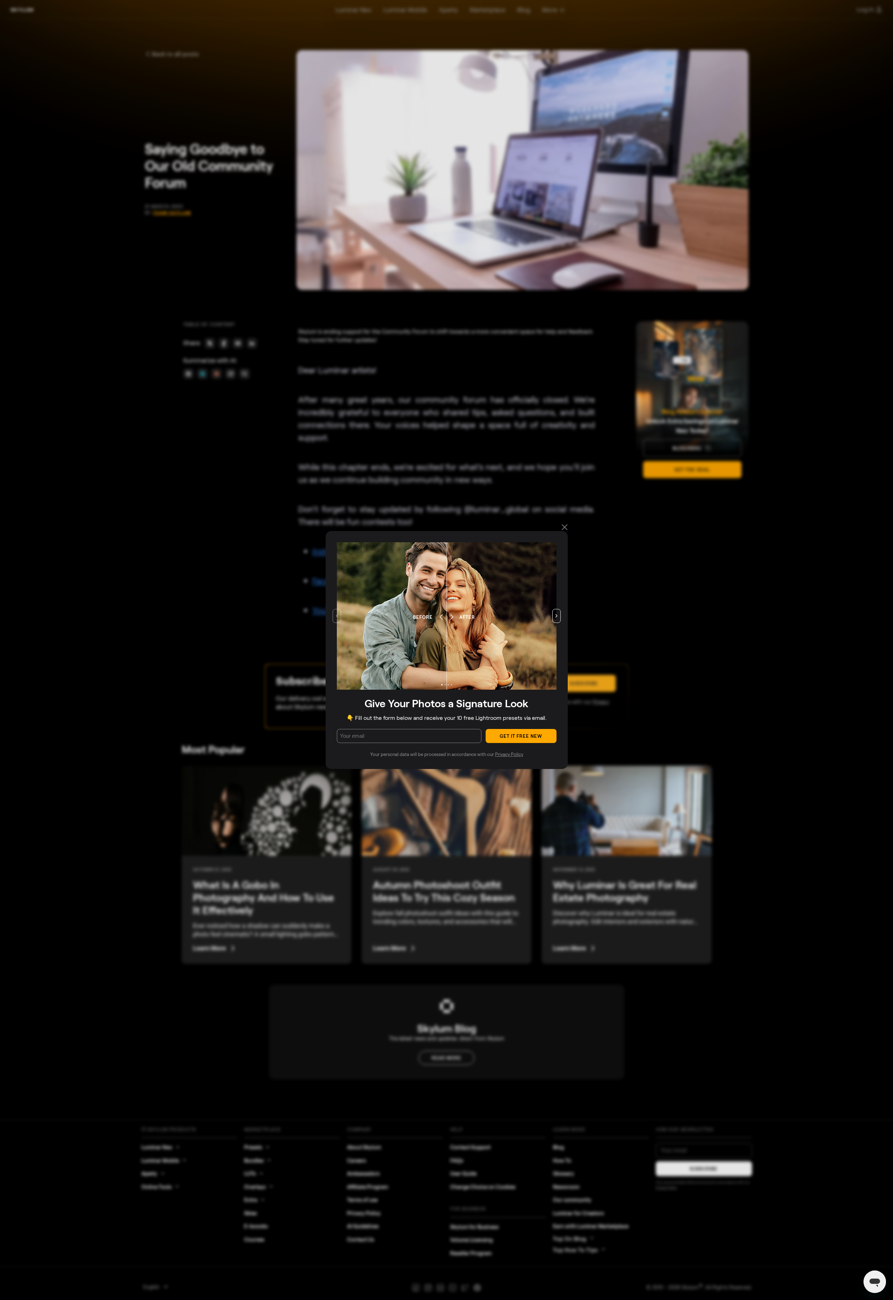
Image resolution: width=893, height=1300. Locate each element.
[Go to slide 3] (448, 684)
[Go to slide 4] (451, 684)
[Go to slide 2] (445, 684)
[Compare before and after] (440, 616)
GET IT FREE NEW (521, 736)
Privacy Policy (509, 754)
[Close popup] (564, 527)
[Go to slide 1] (441, 684)
